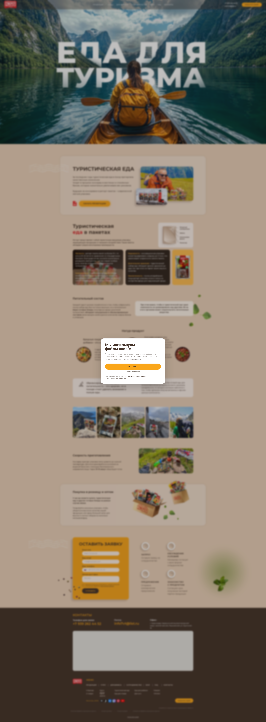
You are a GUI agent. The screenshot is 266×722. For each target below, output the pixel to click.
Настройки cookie (133, 372)
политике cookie (121, 378)
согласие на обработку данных (135, 376)
